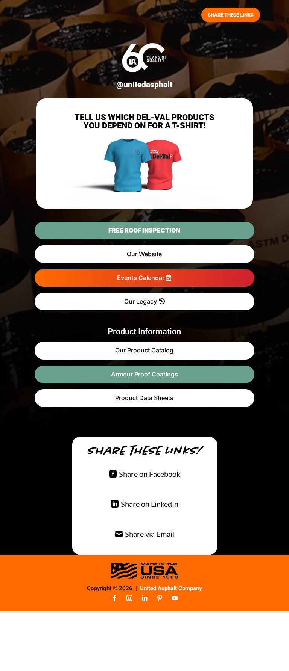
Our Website (144, 254)
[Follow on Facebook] (114, 598)
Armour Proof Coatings (144, 374)
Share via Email (149, 533)
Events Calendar (140, 277)
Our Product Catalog (144, 350)
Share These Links (231, 15)
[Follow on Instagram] (129, 598)
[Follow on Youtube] (175, 598)
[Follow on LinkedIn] (144, 598)
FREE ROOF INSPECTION (144, 230)
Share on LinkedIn (149, 503)
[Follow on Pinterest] (160, 598)
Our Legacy (140, 301)
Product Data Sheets (144, 398)
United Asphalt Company (171, 588)
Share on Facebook (149, 473)
